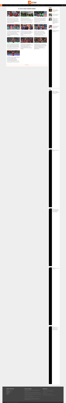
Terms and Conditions (9, 390)
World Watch (11, 5)
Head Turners (43, 5)
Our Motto (7, 393)
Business (15, 5)
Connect (7, 394)
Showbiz (38, 5)
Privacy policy (8, 391)
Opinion (24, 5)
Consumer (27, 5)
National (7, 5)
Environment (20, 5)
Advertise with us (8, 392)
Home (3, 5)
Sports (35, 5)
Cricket (31, 5)
